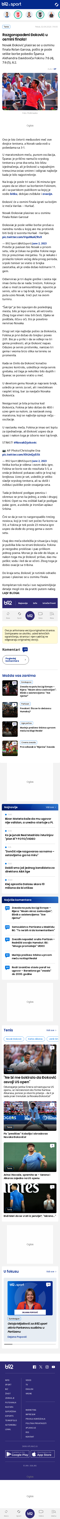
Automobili (10, 1425)
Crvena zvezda (28, 742)
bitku (13, 194)
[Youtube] (53, 1367)
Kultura (9, 1407)
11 (52, 1047)
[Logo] (11, 4)
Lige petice (26, 723)
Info (7, 1380)
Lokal (8, 1429)
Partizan (25, 704)
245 (7, 927)
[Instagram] (47, 1367)
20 (14, 743)
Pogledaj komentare (12, 659)
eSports (9, 1416)
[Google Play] (17, 1454)
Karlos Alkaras (35, 1038)
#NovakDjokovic (25, 442)
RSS (27, 1432)
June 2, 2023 (39, 243)
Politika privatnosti (36, 1423)
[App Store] (43, 1454)
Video (28, 1380)
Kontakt (30, 1436)
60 (7, 967)
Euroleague (14, 1318)
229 (25, 649)
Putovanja (10, 1402)
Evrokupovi (26, 682)
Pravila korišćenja (35, 1419)
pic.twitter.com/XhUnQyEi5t (21, 454)
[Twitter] (40, 1367)
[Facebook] (34, 1367)
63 (14, 724)
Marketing (31, 1410)
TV (27, 1384)
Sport (8, 1384)
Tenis (6, 26)
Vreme (29, 1393)
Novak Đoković (14, 1038)
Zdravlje (10, 1398)
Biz (6, 1389)
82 (7, 939)
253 (14, 683)
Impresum (30, 1414)
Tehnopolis (11, 1420)
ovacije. (47, 194)
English (29, 1389)
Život (8, 1393)
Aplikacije (31, 1428)
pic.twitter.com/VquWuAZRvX (22, 237)
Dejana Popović (17, 1337)
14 (48, 1284)
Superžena (10, 1411)
